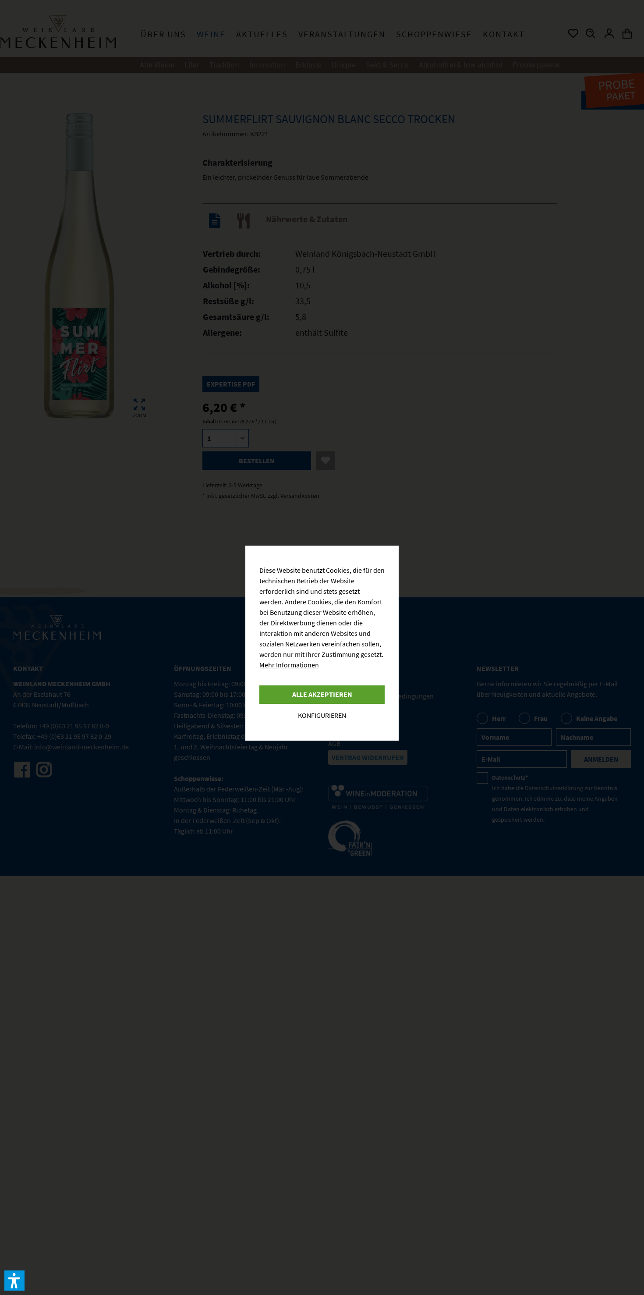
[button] (14, 1280)
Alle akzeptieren (322, 694)
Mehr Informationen (289, 664)
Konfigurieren (322, 715)
